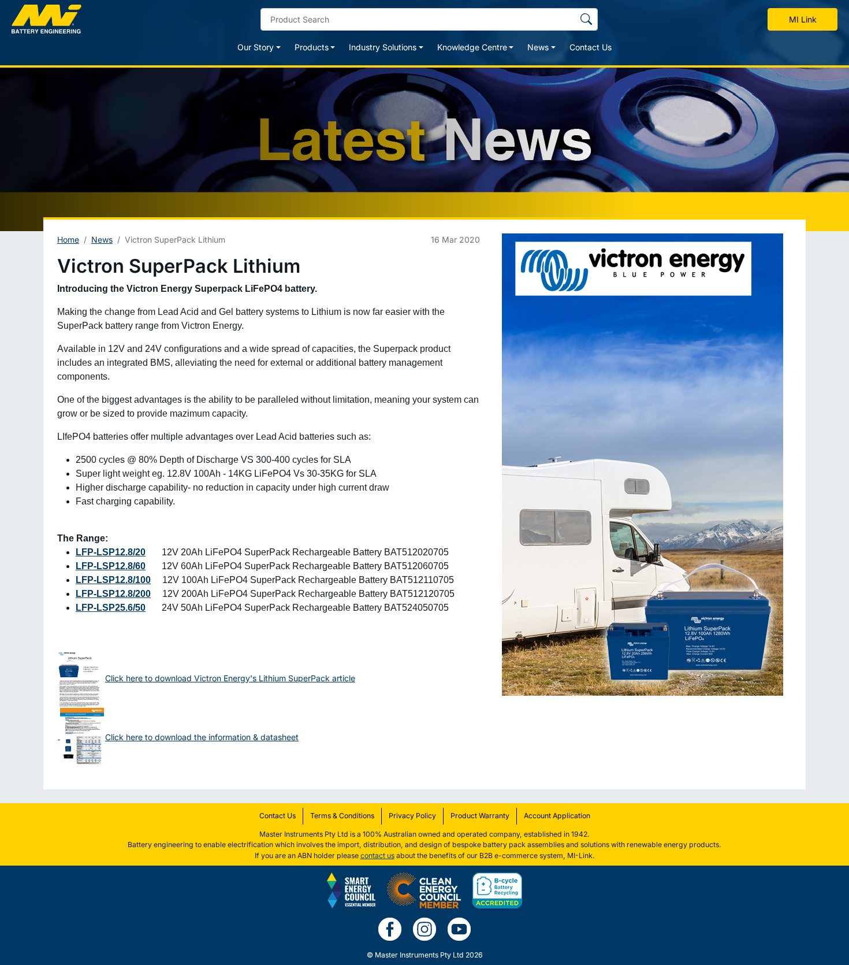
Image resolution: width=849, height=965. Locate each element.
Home (68, 239)
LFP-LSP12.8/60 (111, 566)
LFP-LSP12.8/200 (113, 594)
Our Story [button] (255, 47)
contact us (377, 855)
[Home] (46, 19)
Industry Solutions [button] (382, 47)
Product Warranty (479, 815)
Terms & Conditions (342, 815)
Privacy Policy (412, 815)
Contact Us (590, 47)
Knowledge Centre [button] (472, 47)
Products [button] (312, 47)
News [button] (538, 47)
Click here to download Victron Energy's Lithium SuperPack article (230, 678)
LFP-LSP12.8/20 (111, 552)
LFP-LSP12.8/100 (113, 580)
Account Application (557, 815)
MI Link (803, 19)
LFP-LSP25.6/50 (111, 608)
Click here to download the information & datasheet (202, 737)
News (102, 239)
